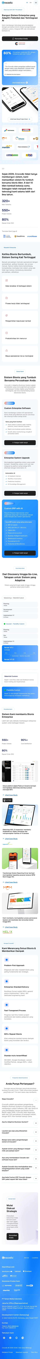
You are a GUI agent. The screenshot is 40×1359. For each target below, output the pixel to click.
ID (27, 2)
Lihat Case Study (11, 795)
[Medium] (23, 1338)
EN (30, 2)
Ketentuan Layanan (22, 1352)
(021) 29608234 (13, 1326)
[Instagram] (4, 1338)
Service (26, 1258)
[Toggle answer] (36, 1100)
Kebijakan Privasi (7, 1352)
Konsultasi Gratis (21, 39)
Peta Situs (34, 1352)
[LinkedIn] (10, 1338)
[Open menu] (36, 3)
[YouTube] (16, 1338)
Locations (35, 1258)
